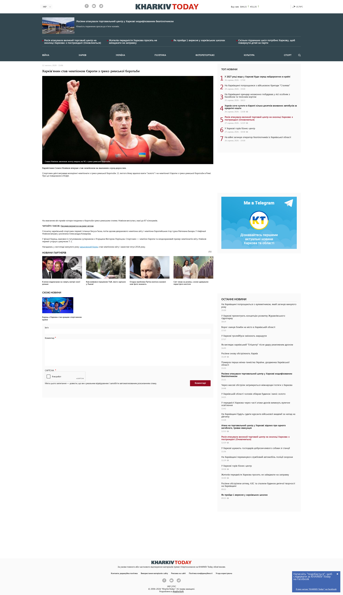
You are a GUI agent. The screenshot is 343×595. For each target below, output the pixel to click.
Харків (82, 54)
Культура (249, 54)
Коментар (49, 337)
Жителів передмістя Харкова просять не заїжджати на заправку (133, 41)
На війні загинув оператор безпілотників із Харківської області (258, 137)
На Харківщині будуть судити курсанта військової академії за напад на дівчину (258, 415)
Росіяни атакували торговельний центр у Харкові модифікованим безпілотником (125, 21)
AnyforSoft (178, 591)
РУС (174, 586)
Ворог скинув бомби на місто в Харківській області (248, 327)
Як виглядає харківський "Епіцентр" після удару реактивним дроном (257, 344)
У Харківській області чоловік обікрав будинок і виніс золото (253, 393)
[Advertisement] (127, 198)
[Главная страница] (171, 562)
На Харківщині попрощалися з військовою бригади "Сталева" (257, 85)
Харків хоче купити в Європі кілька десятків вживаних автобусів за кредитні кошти (261, 107)
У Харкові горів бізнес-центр (240, 128)
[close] (337, 573)
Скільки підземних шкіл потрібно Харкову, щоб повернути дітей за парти (266, 41)
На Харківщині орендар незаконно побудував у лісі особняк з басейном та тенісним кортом (257, 95)
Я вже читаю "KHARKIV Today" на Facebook (316, 589)
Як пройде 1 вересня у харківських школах (199, 40)
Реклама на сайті (178, 573)
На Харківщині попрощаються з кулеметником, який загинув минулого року (258, 305)
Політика (160, 54)
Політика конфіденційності (200, 573)
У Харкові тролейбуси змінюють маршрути (244, 335)
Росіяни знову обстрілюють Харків (239, 353)
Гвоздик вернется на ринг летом (77, 225)
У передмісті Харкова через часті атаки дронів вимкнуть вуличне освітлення (255, 404)
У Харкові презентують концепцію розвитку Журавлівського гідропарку (253, 317)
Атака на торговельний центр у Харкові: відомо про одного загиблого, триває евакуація (253, 426)
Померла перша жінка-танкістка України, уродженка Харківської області (255, 363)
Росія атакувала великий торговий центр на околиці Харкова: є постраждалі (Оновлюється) (72, 41)
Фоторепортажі (204, 54)
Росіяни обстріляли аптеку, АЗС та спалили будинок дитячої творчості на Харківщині (258, 484)
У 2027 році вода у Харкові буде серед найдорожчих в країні (257, 76)
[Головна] (167, 6)
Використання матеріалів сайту (154, 573)
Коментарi (200, 383)
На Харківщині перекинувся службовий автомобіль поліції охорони (257, 456)
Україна (120, 54)
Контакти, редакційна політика (124, 573)
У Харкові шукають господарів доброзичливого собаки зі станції (255, 448)
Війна (45, 54)
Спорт (287, 54)
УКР (169, 586)
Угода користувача (224, 573)
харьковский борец (89, 246)
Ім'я (47, 327)
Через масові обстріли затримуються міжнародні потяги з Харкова (256, 384)
